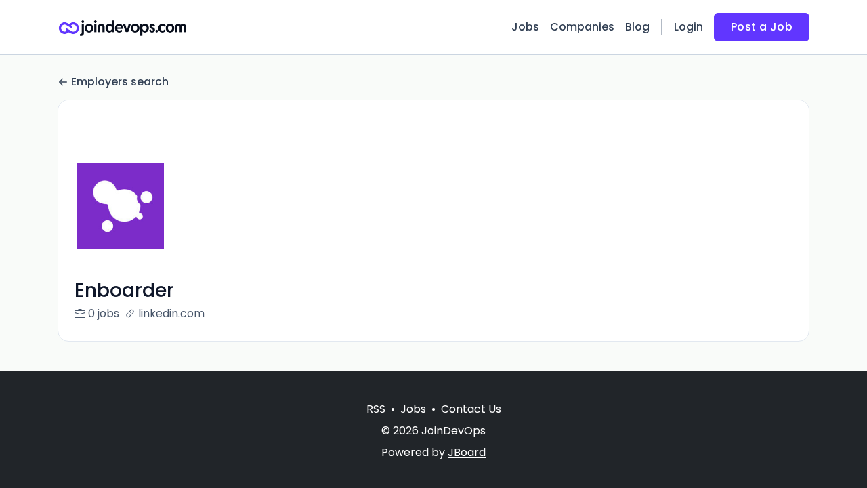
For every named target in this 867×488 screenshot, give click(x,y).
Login (688, 27)
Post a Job (761, 27)
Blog (637, 27)
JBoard (467, 452)
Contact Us (471, 409)
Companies (582, 27)
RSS (375, 409)
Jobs (525, 27)
